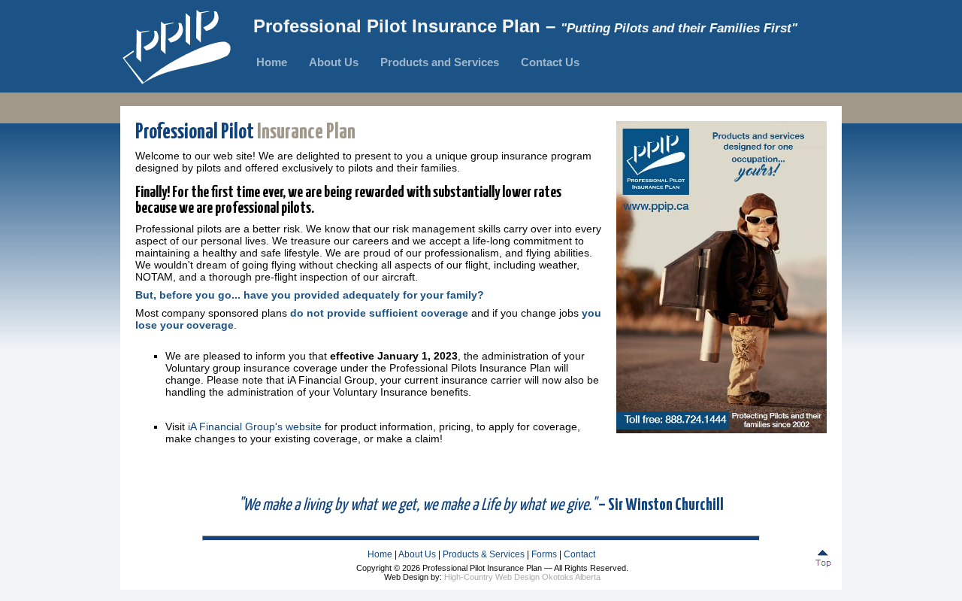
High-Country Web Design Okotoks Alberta (522, 576)
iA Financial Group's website (255, 426)
